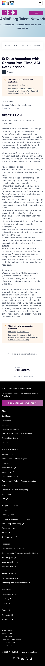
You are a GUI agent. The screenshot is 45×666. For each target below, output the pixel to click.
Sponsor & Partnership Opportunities (16, 519)
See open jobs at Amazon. (18, 85)
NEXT (4, 485)
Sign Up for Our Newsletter (21, 402)
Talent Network (7, 467)
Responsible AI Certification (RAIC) (15, 490)
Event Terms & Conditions (11, 639)
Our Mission (6, 416)
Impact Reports (7, 557)
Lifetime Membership (10, 476)
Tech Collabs (7, 494)
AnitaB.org (32, 652)
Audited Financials (9, 438)
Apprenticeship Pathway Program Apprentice (19, 481)
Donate (4, 510)
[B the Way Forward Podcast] (31, 658)
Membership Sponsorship (11, 523)
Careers (5, 442)
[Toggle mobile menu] (40, 3)
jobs (15, 45)
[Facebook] (9, 12)
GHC (3, 498)
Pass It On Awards (9, 578)
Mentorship (6, 454)
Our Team (5, 425)
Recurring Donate (8, 515)
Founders (5, 463)
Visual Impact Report (10, 562)
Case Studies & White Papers (13, 549)
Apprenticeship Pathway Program (14, 459)
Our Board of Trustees (10, 429)
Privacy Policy (7, 630)
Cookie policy (28, 376)
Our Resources (8, 594)
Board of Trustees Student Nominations (17, 433)
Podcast (5, 603)
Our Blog (5, 599)
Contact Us (6, 615)
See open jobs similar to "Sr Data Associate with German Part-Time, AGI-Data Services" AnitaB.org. (23, 90)
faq (36, 12)
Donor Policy (7, 645)
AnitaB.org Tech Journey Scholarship (16, 582)
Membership (6, 472)
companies (26, 45)
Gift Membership (8, 537)
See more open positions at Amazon (22, 354)
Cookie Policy (7, 636)
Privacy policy (17, 376)
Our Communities (8, 528)
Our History (6, 420)
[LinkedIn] (15, 12)
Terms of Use (7, 633)
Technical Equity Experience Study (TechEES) (19, 553)
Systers (5, 532)
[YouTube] (22, 658)
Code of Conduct (8, 642)
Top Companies (8, 566)
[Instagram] (4, 12)
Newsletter (6, 619)
